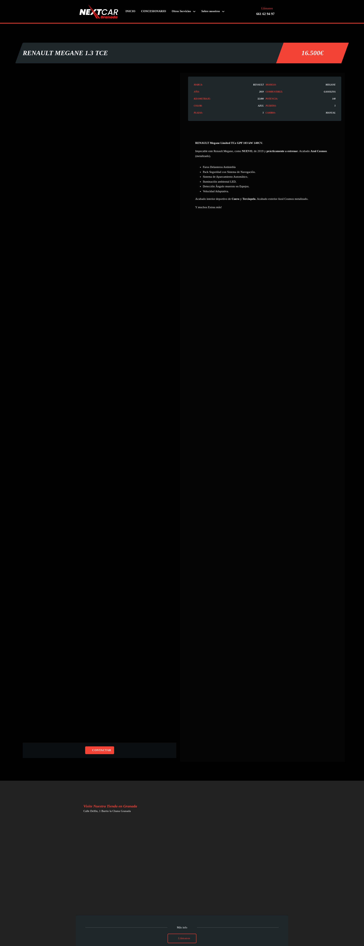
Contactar (101, 750)
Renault (258, 84)
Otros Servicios (181, 11)
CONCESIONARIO (153, 11)
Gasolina (330, 91)
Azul (261, 105)
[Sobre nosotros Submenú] (223, 11)
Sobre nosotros (210, 11)
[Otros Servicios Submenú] (194, 11)
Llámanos (184, 938)
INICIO (130, 11)
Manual (331, 112)
